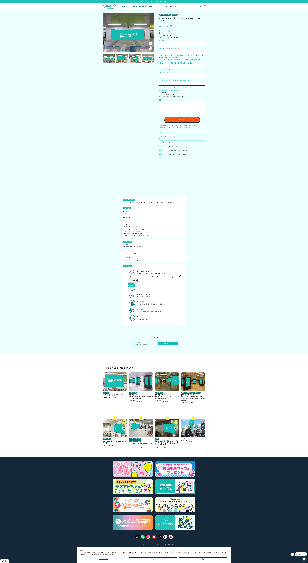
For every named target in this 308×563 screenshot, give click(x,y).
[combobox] (178, 6)
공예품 (151, 6)
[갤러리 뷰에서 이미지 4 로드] (148, 58)
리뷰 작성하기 (168, 343)
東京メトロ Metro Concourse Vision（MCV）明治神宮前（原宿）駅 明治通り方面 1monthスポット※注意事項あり (193, 397)
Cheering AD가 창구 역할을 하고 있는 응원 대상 (174, 87)
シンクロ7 (184, 438)
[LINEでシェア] (171, 26)
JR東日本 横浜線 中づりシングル (113, 395)
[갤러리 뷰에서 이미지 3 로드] (135, 58)
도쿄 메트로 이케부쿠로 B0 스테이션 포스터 (114, 442)
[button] (150, 48)
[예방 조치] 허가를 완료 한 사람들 (168, 94)
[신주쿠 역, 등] (187, 6)
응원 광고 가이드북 (138, 6)
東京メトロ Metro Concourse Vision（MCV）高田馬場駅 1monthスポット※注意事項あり (167, 396)
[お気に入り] (197, 6)
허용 (153, 559)
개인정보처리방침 (108, 554)
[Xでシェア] (168, 26)
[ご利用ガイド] (194, 6)
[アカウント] (201, 6)
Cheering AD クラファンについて (168, 37)
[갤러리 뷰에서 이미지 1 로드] (109, 58)
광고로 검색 (125, 6)
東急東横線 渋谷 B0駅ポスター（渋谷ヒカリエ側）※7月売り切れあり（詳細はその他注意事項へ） (167, 442)
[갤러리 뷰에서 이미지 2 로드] (122, 58)
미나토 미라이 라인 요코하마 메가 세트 (140, 444)
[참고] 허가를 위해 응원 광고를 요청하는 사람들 (172, 96)
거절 (202, 559)
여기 (141, 246)
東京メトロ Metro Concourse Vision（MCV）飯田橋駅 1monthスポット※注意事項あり (141, 396)
